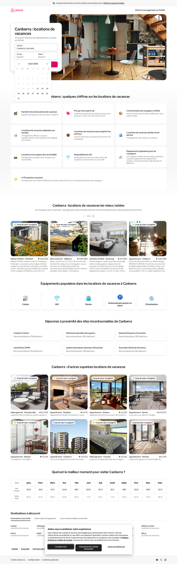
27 (33, 93)
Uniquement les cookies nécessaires (88, 548)
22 (42, 88)
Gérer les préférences (116, 547)
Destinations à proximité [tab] (20, 518)
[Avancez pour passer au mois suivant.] (47, 64)
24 (19, 93)
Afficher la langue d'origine (113, 3)
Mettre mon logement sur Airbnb (150, 10)
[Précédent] (84, 216)
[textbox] (25, 56)
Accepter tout (61, 547)
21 (38, 88)
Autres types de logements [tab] (45, 518)
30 (47, 93)
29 (42, 93)
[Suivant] (93, 216)
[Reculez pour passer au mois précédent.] (19, 64)
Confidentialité (34, 560)
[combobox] (36, 48)
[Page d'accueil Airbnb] (17, 10)
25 (23, 93)
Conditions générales (50, 560)
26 (28, 93)
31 (18, 98)
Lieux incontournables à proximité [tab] (73, 518)
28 (38, 93)
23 (47, 88)
